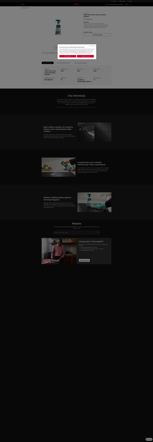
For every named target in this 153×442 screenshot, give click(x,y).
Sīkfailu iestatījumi (68, 56)
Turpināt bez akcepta (92, 45)
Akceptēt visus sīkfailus (85, 56)
